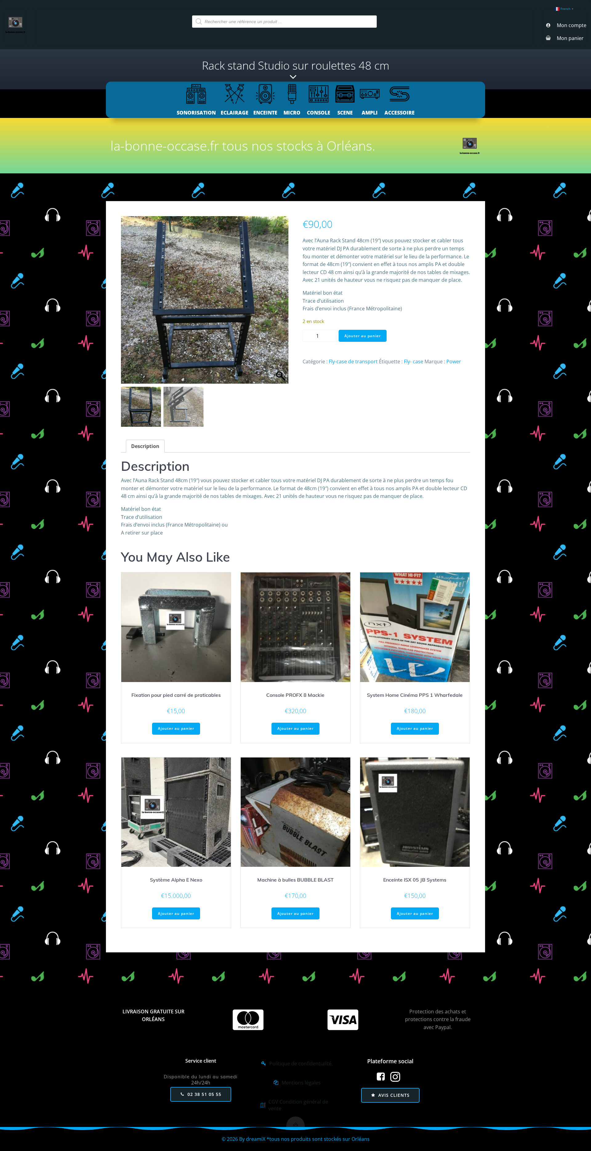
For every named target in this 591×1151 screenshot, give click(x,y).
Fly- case (413, 361)
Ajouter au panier (362, 335)
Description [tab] (145, 446)
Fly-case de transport (353, 361)
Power (453, 361)
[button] (280, 303)
